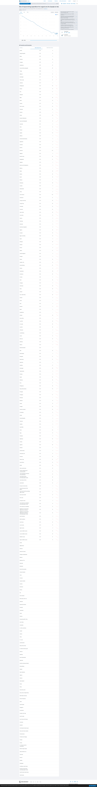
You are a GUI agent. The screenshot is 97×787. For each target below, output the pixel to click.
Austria (21, 147)
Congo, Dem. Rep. (23, 200)
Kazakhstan (22, 312)
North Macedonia (23, 657)
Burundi (21, 150)
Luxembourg (22, 332)
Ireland (21, 291)
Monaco (21, 651)
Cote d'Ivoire (22, 194)
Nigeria (21, 675)
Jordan (21, 50)
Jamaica (21, 306)
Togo (20, 432)
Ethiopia (21, 241)
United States (22, 450)
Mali (20, 350)
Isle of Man (22, 622)
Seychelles (21, 427)
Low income (22, 525)
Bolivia (21, 174)
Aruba (21, 542)
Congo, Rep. (22, 203)
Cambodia (21, 625)
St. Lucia (21, 639)
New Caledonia (22, 672)
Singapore (21, 707)
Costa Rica (21, 215)
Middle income (22, 536)
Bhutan (21, 179)
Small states (22, 775)
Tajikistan (21, 438)
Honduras (21, 274)
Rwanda (21, 400)
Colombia (21, 206)
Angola (21, 132)
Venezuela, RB (22, 453)
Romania (21, 397)
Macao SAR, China (23, 645)
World (21, 465)
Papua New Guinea (23, 388)
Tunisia (21, 441)
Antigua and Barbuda (23, 554)
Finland (21, 244)
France (21, 247)
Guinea (21, 103)
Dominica (21, 586)
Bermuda (21, 563)
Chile (20, 126)
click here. (67, 785)
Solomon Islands (22, 409)
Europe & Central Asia (23, 485)
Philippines (22, 385)
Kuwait (21, 630)
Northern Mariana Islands (24, 663)
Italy (20, 303)
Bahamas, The (22, 560)
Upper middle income (23, 539)
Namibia (21, 365)
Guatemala (21, 271)
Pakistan (21, 379)
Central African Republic (24, 68)
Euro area (21, 497)
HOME (45, 1)
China (21, 191)
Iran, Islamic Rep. (23, 294)
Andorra (21, 548)
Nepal (21, 377)
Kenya (21, 115)
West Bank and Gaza (23, 695)
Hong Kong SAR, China (23, 619)
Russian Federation (23, 118)
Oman (21, 683)
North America (22, 516)
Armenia (21, 144)
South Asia (21, 522)
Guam (21, 613)
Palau (21, 686)
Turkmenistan (22, 733)
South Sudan (22, 716)
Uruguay (21, 62)
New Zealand (22, 680)
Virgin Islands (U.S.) (23, 751)
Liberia (21, 633)
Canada (21, 185)
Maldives (21, 654)
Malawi (21, 669)
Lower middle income (23, 530)
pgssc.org (45, 8)
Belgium (21, 153)
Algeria (21, 229)
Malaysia (21, 94)
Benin (21, 100)
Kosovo (21, 757)
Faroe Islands (22, 595)
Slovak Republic (22, 418)
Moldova (21, 341)
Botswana (21, 182)
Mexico (21, 344)
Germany (21, 221)
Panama (21, 59)
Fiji (20, 592)
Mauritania (22, 359)
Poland (21, 129)
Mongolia (21, 356)
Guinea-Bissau (22, 265)
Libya (21, 636)
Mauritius (21, 362)
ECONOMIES (50, 1)
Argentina (21, 141)
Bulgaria (21, 162)
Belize (21, 171)
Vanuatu (21, 456)
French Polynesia (23, 698)
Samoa (21, 88)
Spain (21, 238)
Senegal (21, 406)
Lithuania (21, 329)
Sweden (21, 424)
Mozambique (22, 666)
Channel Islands (22, 572)
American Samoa (23, 551)
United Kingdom (22, 253)
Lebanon (21, 82)
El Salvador (22, 412)
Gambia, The (22, 262)
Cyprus (21, 218)
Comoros (21, 209)
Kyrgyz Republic (22, 53)
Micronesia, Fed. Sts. (23, 598)
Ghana (21, 259)
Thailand (21, 435)
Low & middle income (23, 533)
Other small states (23, 468)
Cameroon (21, 197)
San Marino (22, 710)
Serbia (21, 415)
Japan (21, 309)
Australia (21, 124)
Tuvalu (21, 742)
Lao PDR (21, 321)
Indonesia (21, 285)
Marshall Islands (22, 347)
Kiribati (21, 315)
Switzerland (22, 188)
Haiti (20, 279)
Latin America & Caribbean (24, 506)
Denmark (21, 224)
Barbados (21, 566)
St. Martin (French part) (24, 648)
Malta (21, 56)
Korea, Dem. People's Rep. (24, 692)
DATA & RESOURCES (62, 1)
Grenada (21, 607)
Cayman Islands (22, 580)
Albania (21, 135)
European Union (22, 500)
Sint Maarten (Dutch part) (24, 728)
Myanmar (21, 660)
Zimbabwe (21, 763)
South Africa (22, 462)
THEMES (55, 1)
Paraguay (21, 394)
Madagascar (22, 85)
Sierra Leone (22, 106)
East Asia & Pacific (23, 494)
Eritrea (21, 589)
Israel (21, 300)
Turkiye (21, 739)
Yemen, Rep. (22, 459)
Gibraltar (21, 601)
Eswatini (21, 725)
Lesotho (21, 327)
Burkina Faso (22, 156)
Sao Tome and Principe (24, 719)
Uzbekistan (22, 65)
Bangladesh (22, 159)
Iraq (20, 91)
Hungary (21, 282)
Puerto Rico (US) (22, 689)
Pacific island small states (24, 772)
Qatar (21, 701)
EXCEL (69, 32)
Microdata (68, 3)
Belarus (21, 168)
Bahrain (21, 557)
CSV (64, 32)
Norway (21, 374)
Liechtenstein (22, 642)
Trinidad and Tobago (23, 736)
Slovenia (21, 421)
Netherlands (22, 371)
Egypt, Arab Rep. (22, 235)
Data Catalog (73, 3)
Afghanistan (22, 545)
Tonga (21, 71)
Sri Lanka (21, 324)
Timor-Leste (22, 79)
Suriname (21, 722)
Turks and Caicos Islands (24, 730)
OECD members (22, 519)
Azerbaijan (21, 76)
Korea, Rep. (22, 318)
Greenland (21, 610)
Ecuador (21, 232)
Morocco (21, 338)
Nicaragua (21, 368)
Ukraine (21, 447)
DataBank (64, 3)
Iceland (21, 297)
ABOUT (69, 1)
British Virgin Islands (23, 748)
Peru (20, 382)
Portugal (21, 391)
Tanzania (21, 109)
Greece (21, 268)
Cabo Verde (22, 212)
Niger (21, 97)
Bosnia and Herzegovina (24, 165)
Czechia (21, 583)
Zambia (21, 760)
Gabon (21, 250)
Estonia (21, 112)
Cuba (21, 575)
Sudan (21, 403)
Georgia (21, 256)
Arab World (22, 482)
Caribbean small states (24, 766)
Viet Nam (21, 754)
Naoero (21, 678)
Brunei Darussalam (23, 569)
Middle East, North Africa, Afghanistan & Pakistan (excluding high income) (24, 512)
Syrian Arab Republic (23, 121)
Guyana (21, 616)
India (20, 288)
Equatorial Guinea (23, 604)
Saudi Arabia (22, 704)
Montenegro (22, 353)
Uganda (21, 444)
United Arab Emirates (23, 138)
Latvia (21, 335)
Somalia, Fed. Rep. (23, 713)
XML (66, 32)
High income (22, 527)
